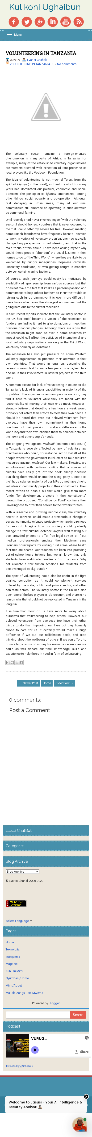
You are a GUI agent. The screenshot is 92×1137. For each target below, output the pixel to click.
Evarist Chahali (37, 60)
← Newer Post (28, 683)
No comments (66, 64)
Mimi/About (14, 985)
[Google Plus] (39, 21)
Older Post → (64, 683)
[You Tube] (65, 21)
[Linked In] (52, 21)
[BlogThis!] (12, 662)
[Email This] (7, 662)
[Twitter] (27, 21)
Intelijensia (13, 956)
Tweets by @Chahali (19, 1066)
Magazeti (12, 964)
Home (47, 683)
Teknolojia (13, 949)
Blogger (54, 1003)
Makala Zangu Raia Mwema (24, 993)
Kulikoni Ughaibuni (46, 7)
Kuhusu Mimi (14, 971)
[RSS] (78, 21)
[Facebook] (14, 21)
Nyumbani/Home (17, 978)
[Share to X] (16, 662)
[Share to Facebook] (21, 662)
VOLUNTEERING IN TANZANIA (41, 53)
